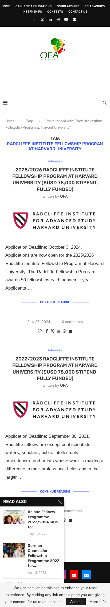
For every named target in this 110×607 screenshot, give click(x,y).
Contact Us (77, 11)
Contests (55, 11)
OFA (64, 196)
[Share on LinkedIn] (58, 331)
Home (6, 6)
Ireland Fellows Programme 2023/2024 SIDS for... (43, 519)
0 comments (72, 322)
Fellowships (95, 6)
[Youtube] (66, 19)
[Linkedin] (50, 19)
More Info (97, 602)
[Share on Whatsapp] (64, 331)
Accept (76, 602)
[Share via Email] (70, 331)
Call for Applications (33, 6)
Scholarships (68, 6)
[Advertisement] (56, 76)
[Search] (104, 103)
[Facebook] (35, 19)
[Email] (74, 19)
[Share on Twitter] (52, 331)
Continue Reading (55, 302)
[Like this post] (40, 331)
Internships (32, 11)
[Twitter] (42, 19)
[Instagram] (58, 19)
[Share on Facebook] (47, 331)
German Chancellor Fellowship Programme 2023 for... (44, 555)
